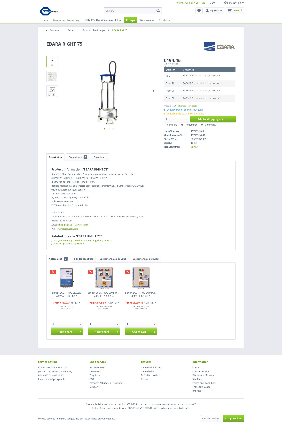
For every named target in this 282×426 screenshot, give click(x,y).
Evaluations (77, 157)
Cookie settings (210, 418)
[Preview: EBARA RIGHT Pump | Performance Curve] (52, 76)
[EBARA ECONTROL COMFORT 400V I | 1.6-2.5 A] (141, 278)
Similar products (83, 258)
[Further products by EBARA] (219, 47)
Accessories (57, 258)
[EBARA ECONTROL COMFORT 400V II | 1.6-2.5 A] (104, 278)
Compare (171, 124)
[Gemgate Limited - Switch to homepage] (50, 11)
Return (145, 379)
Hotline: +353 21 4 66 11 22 (190, 2)
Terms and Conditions (204, 382)
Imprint (196, 390)
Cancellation (148, 371)
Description (55, 157)
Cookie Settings (200, 371)
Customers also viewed (146, 258)
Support (94, 386)
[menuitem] (190, 3)
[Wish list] (199, 10)
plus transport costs (187, 105)
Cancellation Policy (151, 367)
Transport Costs (201, 386)
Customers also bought (113, 258)
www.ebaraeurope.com (67, 229)
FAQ (92, 379)
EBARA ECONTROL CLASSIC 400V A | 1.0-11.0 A (66, 294)
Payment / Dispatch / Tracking (106, 382)
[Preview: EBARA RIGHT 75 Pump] (52, 61)
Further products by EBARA (69, 243)
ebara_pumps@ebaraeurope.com (73, 225)
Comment (210, 124)
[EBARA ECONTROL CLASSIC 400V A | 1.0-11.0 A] (67, 278)
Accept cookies (233, 418)
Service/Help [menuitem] (234, 2)
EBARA (194, 146)
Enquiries (95, 375)
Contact (196, 367)
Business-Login (98, 367)
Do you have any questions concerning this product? (83, 240)
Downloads (100, 157)
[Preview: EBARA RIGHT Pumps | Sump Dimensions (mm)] (52, 91)
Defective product (150, 375)
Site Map (197, 379)
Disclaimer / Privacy (203, 375)
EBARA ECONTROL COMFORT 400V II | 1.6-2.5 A (104, 294)
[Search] (158, 10)
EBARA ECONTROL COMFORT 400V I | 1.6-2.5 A (141, 294)
